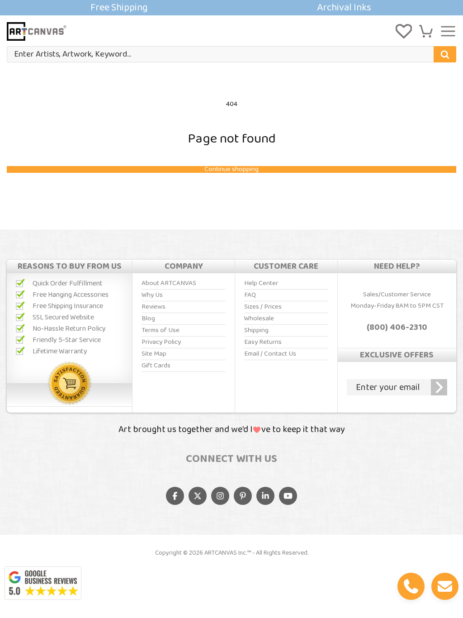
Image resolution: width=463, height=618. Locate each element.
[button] (426, 31)
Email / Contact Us (270, 353)
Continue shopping (231, 169)
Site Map (154, 353)
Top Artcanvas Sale (231, 7)
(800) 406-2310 (397, 327)
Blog (148, 318)
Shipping (256, 330)
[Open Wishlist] (404, 31)
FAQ (250, 295)
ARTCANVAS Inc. (225, 553)
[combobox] (231, 54)
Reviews (153, 306)
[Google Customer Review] (43, 583)
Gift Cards (156, 365)
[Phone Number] (411, 586)
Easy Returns (263, 342)
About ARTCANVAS (169, 283)
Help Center (261, 283)
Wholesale (259, 318)
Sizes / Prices (263, 306)
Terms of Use (161, 330)
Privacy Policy (161, 342)
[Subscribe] (439, 387)
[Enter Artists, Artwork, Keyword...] (445, 54)
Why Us (152, 295)
